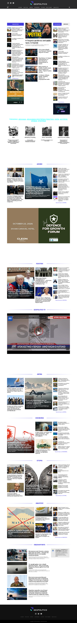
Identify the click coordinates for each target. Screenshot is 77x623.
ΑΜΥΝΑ (31, 7)
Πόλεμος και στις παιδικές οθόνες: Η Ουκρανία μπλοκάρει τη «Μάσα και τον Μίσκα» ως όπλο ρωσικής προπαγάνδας (13, 141)
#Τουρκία (42, 121)
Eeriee (46, 621)
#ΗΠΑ (57, 119)
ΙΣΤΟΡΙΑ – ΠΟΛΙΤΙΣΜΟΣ (46, 7)
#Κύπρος (63, 119)
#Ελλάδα (22, 119)
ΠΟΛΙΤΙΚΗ (25, 7)
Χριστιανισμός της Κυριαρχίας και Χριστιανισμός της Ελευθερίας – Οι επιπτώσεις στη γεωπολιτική (63, 141)
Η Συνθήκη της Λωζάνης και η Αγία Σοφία (47, 140)
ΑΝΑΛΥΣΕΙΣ (56, 7)
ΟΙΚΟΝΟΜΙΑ (37, 7)
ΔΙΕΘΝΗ (20, 7)
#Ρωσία (34, 121)
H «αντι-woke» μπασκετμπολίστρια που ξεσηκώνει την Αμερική (30, 140)
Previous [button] (19, 102)
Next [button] (22, 102)
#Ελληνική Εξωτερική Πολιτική (40, 119)
